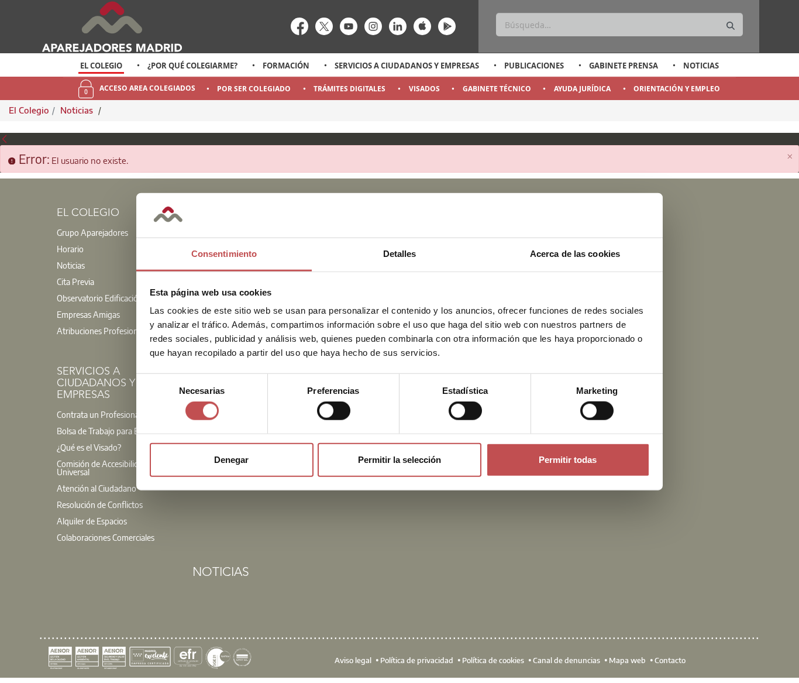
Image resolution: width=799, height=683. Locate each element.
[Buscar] (730, 26)
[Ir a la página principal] (112, 26)
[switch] (333, 410)
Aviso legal (353, 660)
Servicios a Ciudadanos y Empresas (407, 65)
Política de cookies (493, 660)
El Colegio (101, 65)
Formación (286, 65)
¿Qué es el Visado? (89, 447)
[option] (101, 65)
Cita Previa (75, 281)
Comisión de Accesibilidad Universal (102, 467)
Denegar (231, 459)
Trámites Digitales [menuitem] (349, 89)
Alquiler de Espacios (92, 521)
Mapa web (627, 660)
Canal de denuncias (566, 660)
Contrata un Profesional (99, 414)
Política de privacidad (416, 660)
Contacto (670, 660)
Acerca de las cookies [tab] (575, 254)
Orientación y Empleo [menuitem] (676, 89)
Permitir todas (568, 459)
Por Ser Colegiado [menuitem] (254, 89)
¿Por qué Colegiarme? (192, 65)
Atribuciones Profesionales (104, 330)
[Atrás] (4, 138)
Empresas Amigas (88, 314)
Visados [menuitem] (424, 89)
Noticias (701, 65)
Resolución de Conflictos (100, 504)
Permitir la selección (399, 459)
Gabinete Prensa (623, 65)
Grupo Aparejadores (92, 232)
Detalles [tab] (399, 254)
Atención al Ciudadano (96, 488)
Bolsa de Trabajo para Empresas (112, 430)
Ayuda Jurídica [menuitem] (582, 89)
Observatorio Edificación (100, 298)
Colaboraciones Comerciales (105, 537)
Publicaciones (534, 65)
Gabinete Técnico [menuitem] (497, 89)
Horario (70, 248)
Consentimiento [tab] (224, 254)
